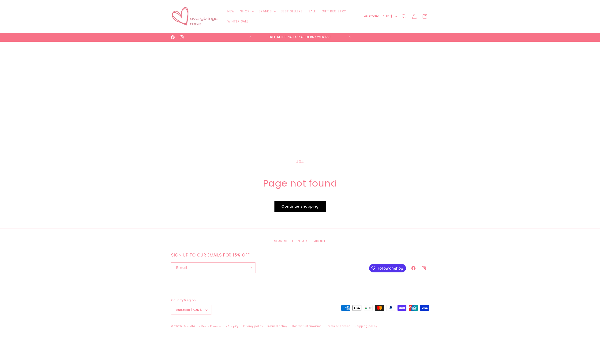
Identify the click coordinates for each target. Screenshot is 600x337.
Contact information (307, 326)
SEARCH (280, 241)
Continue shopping (300, 206)
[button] (246, 11)
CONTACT (300, 241)
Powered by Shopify (224, 326)
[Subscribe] (250, 267)
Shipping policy (366, 326)
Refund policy (277, 326)
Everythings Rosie (197, 326)
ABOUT (320, 241)
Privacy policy (253, 326)
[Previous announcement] (250, 37)
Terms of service (338, 326)
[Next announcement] (350, 37)
